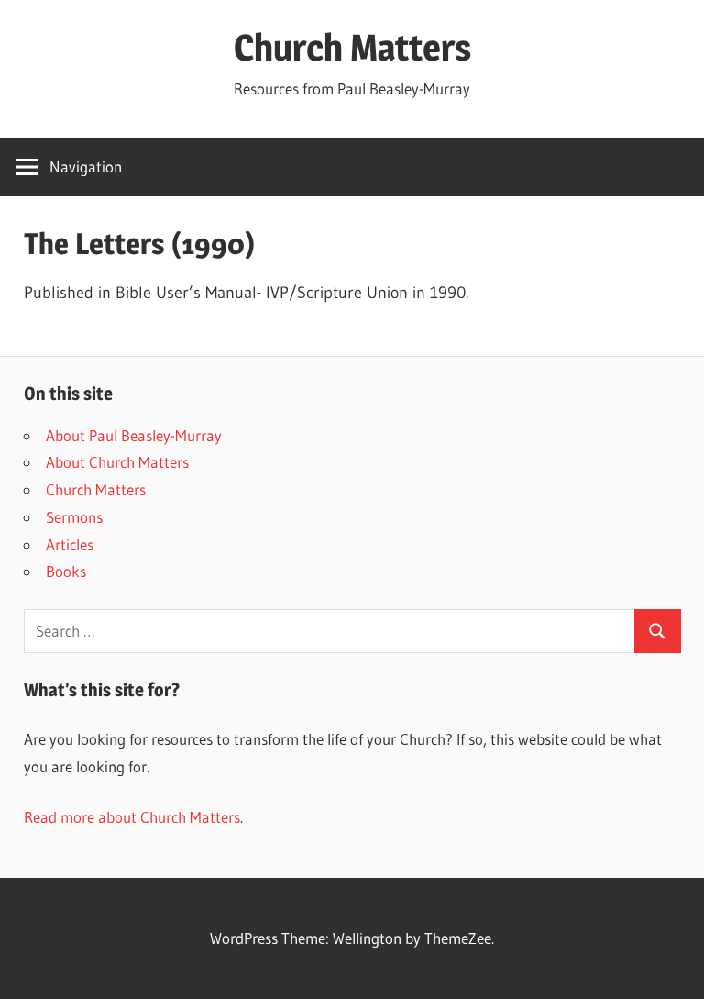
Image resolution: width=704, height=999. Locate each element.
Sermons (74, 517)
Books (66, 571)
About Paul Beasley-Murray (134, 435)
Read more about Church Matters (132, 817)
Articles (70, 544)
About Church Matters (117, 462)
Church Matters (352, 47)
